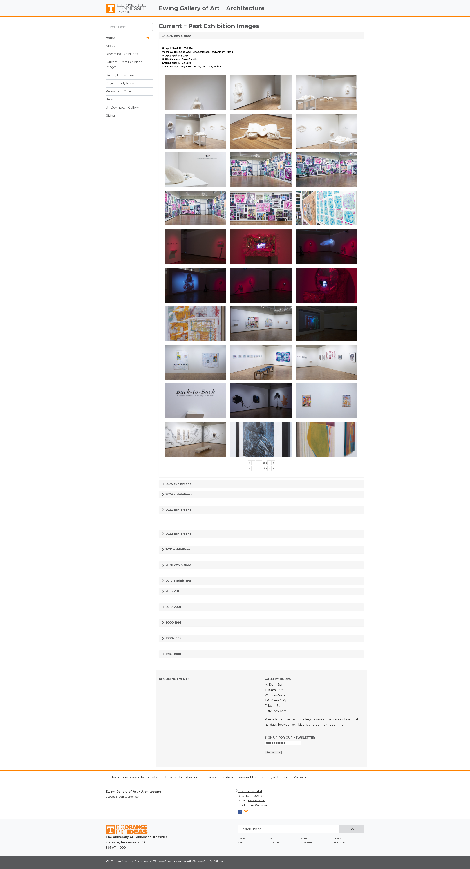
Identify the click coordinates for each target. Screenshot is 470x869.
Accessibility (339, 842)
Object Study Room (120, 83)
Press (110, 99)
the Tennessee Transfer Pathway (206, 861)
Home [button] (110, 37)
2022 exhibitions (177, 534)
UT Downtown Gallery (122, 107)
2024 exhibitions (178, 494)
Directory (274, 842)
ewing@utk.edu (257, 804)
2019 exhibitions (177, 581)
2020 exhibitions (177, 565)
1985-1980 (172, 654)
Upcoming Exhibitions (122, 54)
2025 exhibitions (177, 484)
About (110, 46)
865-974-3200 (256, 800)
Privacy (337, 838)
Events (241, 838)
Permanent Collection (122, 91)
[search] (129, 27)
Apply (304, 838)
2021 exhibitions (177, 549)
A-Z (272, 838)
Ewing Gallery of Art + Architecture (212, 8)
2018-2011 (172, 591)
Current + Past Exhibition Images (124, 64)
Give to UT (306, 842)
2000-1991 (172, 622)
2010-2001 (172, 607)
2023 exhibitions (177, 510)
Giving (110, 116)
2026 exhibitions (177, 36)
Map (240, 842)
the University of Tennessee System (154, 861)
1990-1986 (172, 638)
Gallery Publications (120, 75)
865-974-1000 (116, 847)
